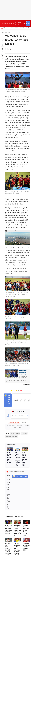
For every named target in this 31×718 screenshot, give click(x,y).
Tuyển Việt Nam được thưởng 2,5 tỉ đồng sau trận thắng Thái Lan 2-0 (17, 530)
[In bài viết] (2, 58)
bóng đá (24, 433)
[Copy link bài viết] (24, 400)
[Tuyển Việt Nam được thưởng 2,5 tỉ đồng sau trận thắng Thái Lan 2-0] (17, 522)
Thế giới (22, 27)
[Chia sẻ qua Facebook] (20, 400)
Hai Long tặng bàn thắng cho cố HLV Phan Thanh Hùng (26, 530)
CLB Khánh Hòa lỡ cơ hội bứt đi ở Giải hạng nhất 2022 (24, 459)
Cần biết (15, 23)
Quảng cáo (19, 23)
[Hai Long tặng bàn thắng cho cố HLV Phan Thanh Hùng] (26, 522)
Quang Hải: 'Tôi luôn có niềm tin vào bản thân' (26, 547)
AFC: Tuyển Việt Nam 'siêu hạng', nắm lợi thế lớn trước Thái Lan (8, 529)
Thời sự (18, 27)
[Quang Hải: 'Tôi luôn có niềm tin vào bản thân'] (26, 540)
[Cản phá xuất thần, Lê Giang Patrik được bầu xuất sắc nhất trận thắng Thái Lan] (17, 540)
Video (14, 27)
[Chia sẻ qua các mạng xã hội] (28, 400)
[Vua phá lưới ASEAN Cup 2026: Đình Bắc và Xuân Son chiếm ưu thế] (8, 540)
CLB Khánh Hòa (15, 433)
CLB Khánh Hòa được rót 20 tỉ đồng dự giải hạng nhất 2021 (17, 459)
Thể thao (7, 32)
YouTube (10, 23)
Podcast (5, 23)
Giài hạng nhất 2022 (12, 436)
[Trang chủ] (2, 28)
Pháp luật (27, 27)
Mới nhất (5, 27)
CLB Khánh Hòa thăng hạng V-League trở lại (9, 457)
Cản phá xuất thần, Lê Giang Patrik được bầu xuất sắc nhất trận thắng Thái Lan (17, 550)
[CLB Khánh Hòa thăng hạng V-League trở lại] (10, 449)
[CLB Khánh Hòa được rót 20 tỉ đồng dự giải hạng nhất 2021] (17, 449)
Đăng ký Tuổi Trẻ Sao (28, 23)
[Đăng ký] (20, 476)
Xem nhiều (10, 27)
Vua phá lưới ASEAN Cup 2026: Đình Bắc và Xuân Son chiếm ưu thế (8, 549)
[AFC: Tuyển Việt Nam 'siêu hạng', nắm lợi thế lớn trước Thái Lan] (8, 522)
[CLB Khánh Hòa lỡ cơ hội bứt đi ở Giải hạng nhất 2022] (25, 449)
